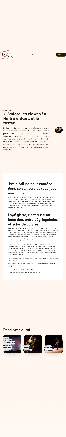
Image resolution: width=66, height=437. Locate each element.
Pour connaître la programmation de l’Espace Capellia (24, 272)
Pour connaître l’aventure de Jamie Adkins (20, 269)
